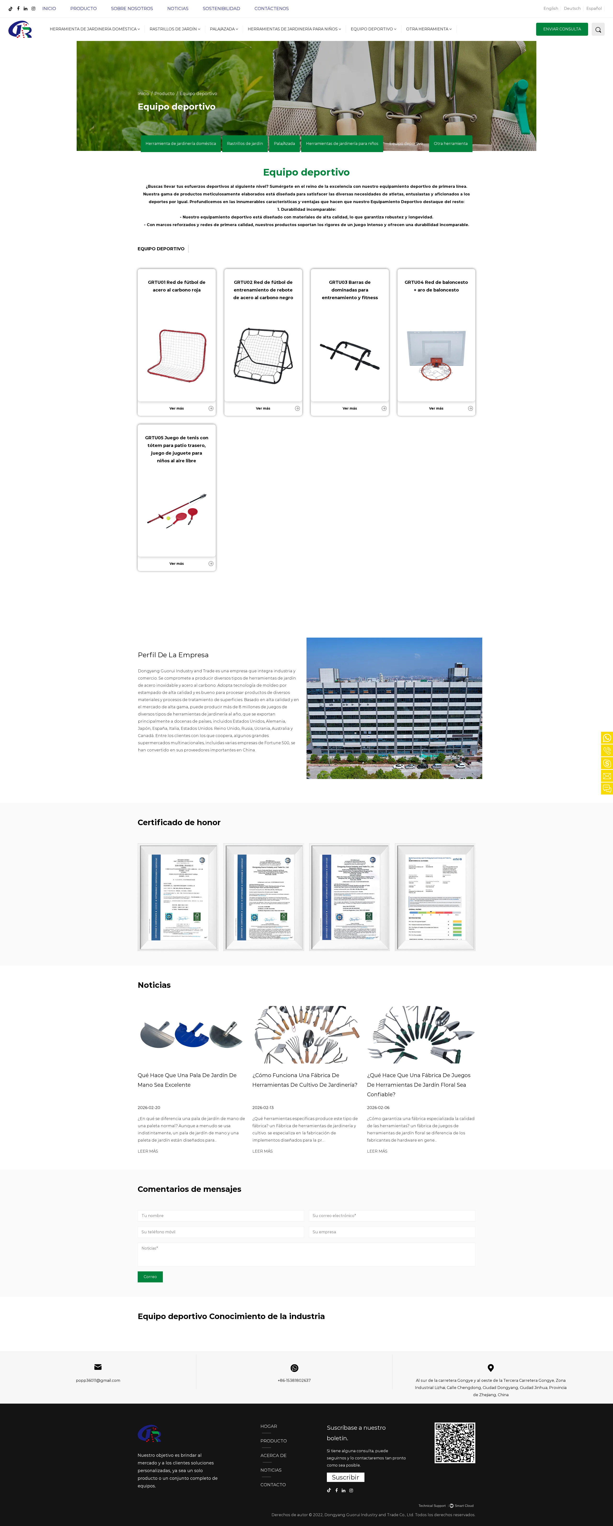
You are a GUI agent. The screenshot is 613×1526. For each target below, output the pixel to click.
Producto (83, 8)
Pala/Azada (223, 29)
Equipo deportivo (372, 29)
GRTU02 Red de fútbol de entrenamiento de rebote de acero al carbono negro (263, 290)
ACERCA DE (274, 1455)
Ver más (177, 408)
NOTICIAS (271, 1470)
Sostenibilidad (221, 8)
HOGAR (269, 1426)
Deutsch (572, 8)
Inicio (49, 8)
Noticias (177, 8)
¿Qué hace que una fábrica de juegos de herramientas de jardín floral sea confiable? (419, 1085)
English (551, 8)
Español (594, 8)
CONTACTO (273, 1484)
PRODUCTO (274, 1441)
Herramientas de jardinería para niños (293, 29)
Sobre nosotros (132, 8)
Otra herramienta (427, 29)
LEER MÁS (148, 1151)
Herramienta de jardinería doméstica (93, 29)
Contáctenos (272, 8)
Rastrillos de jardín (174, 29)
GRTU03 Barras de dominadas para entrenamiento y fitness (350, 290)
